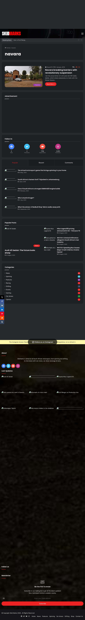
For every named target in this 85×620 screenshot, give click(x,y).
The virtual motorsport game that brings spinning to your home (42, 170)
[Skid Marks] (11, 33)
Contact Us (79, 616)
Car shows (9, 296)
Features (9, 280)
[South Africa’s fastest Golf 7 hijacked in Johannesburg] (10, 182)
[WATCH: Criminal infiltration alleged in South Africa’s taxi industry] (49, 240)
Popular (15, 163)
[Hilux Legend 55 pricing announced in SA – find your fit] (49, 231)
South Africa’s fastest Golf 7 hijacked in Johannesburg (38, 179)
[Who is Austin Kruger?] (10, 201)
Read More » (51, 84)
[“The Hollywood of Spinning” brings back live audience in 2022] (70, 414)
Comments (69, 163)
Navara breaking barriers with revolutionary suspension (61, 71)
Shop (72, 616)
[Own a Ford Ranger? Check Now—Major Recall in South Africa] (70, 398)
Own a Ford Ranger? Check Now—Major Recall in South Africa (33, 40)
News (8, 273)
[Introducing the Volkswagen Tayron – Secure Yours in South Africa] (15, 414)
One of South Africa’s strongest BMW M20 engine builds (39, 189)
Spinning (9, 276)
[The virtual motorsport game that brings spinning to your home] (10, 173)
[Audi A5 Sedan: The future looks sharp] (15, 383)
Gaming (8, 293)
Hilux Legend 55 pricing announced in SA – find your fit (68, 230)
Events (8, 289)
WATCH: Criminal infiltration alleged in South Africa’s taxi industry (68, 240)
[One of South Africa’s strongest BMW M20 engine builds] (10, 191)
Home (8, 48)
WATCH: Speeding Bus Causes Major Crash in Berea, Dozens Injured (68, 250)
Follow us (5, 567)
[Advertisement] (42, 14)
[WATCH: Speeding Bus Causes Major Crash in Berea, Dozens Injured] (49, 250)
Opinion (8, 299)
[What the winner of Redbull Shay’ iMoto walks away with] (10, 210)
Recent (41, 163)
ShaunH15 (50, 67)
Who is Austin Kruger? (26, 198)
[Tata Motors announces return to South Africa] (42, 484)
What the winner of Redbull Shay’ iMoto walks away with (39, 207)
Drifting (8, 286)
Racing (8, 283)
